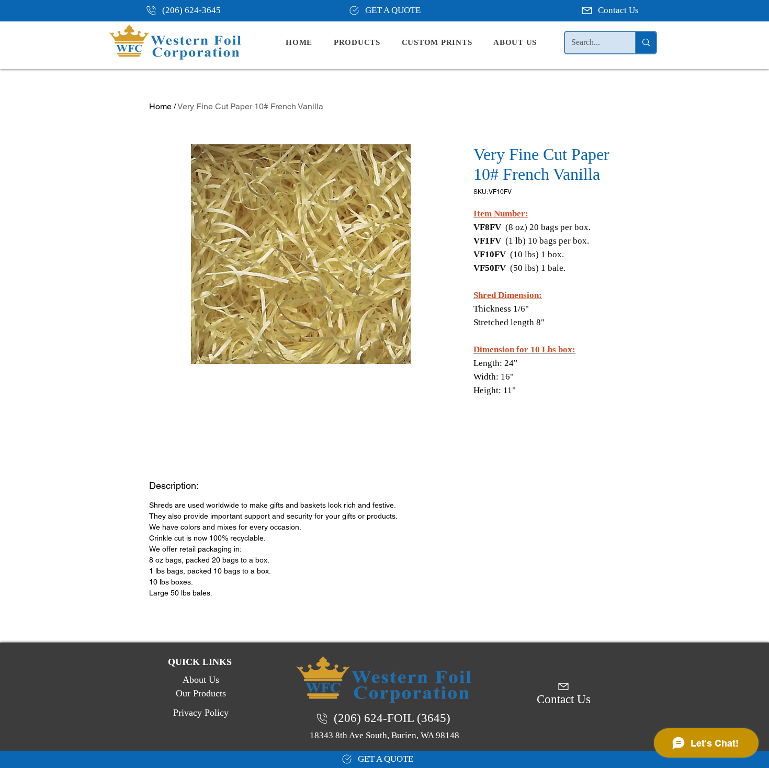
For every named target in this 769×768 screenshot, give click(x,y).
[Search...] (645, 42)
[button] (366, 43)
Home (160, 106)
